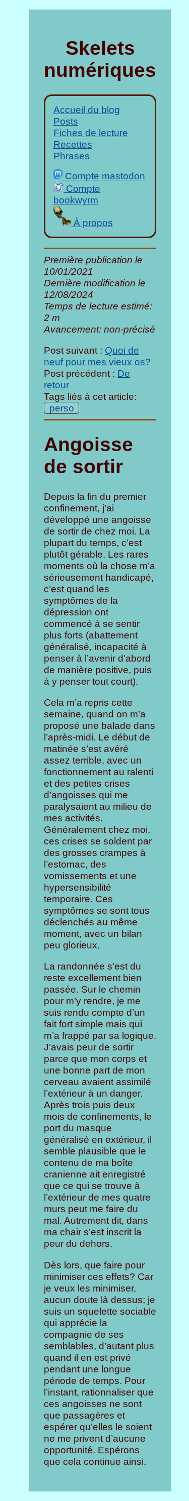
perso (61, 407)
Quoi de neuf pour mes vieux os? (97, 356)
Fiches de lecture (90, 132)
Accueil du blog (86, 109)
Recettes (72, 144)
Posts (65, 121)
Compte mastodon (103, 175)
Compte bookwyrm (77, 194)
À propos (92, 222)
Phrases (71, 155)
